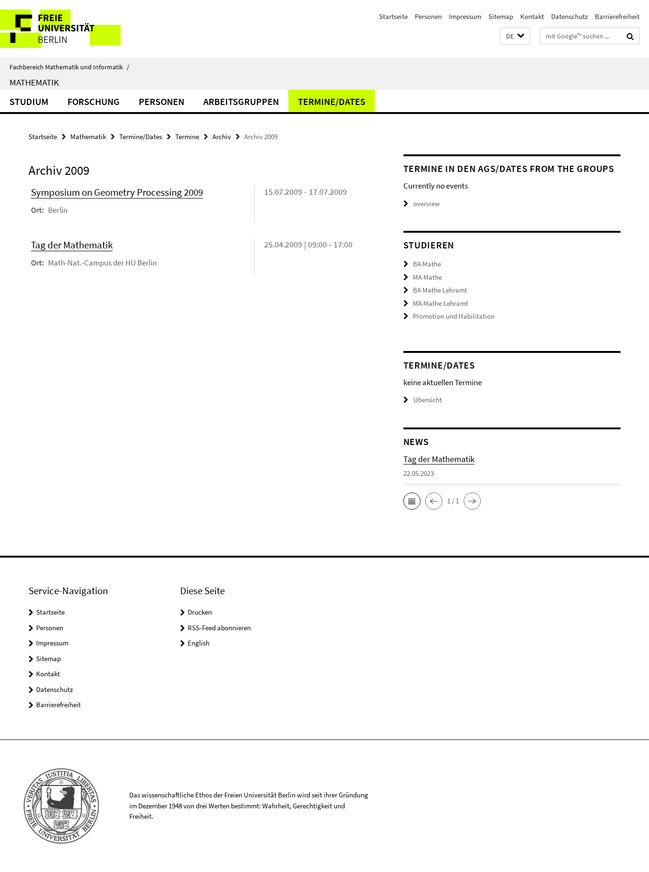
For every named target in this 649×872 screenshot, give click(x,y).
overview (426, 203)
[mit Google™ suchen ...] (630, 36)
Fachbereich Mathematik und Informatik (69, 67)
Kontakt (532, 16)
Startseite (393, 16)
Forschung (93, 101)
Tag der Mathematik (72, 244)
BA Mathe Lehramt (440, 289)
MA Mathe (427, 277)
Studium (29, 101)
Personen (428, 16)
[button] (515, 36)
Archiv (221, 136)
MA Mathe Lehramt (440, 303)
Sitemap (500, 16)
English (199, 642)
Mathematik (34, 82)
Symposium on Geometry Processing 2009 (117, 192)
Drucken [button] (200, 611)
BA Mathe (427, 263)
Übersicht (427, 399)
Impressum (465, 16)
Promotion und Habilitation (454, 316)
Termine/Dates (331, 101)
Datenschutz (569, 16)
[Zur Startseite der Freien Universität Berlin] (79, 28)
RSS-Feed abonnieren (219, 627)
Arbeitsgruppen (241, 101)
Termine (187, 136)
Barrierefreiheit (617, 16)
